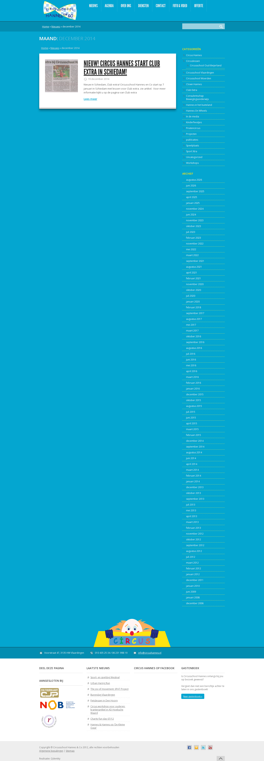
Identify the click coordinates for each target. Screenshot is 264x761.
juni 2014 (191, 458)
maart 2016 (192, 377)
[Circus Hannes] (59, 10)
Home (45, 26)
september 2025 (195, 191)
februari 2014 (193, 475)
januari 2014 (193, 481)
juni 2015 (191, 417)
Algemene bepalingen (51, 750)
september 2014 (195, 446)
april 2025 (191, 197)
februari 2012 (193, 568)
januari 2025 (193, 203)
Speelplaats (192, 145)
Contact (161, 5)
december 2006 (195, 603)
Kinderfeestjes (194, 122)
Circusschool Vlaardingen (200, 72)
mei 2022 (191, 249)
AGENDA (109, 5)
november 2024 (195, 208)
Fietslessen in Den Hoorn (104, 700)
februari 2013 (193, 528)
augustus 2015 (194, 406)
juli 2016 (190, 353)
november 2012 (195, 533)
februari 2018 (193, 307)
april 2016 (191, 371)
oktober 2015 (193, 400)
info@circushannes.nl (149, 652)
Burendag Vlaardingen (102, 694)
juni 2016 (191, 359)
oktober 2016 (193, 336)
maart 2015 (192, 429)
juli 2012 (190, 557)
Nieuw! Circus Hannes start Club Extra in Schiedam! (122, 68)
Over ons (126, 5)
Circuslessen (193, 61)
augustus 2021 (194, 266)
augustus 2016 (194, 348)
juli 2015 (190, 411)
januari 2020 (193, 301)
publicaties (192, 139)
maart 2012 (192, 562)
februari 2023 (193, 237)
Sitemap (70, 750)
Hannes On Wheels (196, 110)
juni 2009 (191, 591)
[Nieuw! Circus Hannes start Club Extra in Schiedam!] (61, 75)
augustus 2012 (194, 551)
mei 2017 (191, 324)
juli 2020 (190, 295)
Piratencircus (193, 128)
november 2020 (195, 284)
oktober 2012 (193, 539)
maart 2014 (192, 469)
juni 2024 (191, 214)
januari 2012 (193, 574)
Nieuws (93, 5)
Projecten (191, 134)
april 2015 (191, 423)
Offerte (198, 5)
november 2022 (195, 243)
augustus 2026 (194, 179)
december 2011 (195, 580)
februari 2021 (193, 278)
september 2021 (195, 261)
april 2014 (191, 464)
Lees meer (90, 99)
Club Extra (191, 90)
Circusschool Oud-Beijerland (205, 65)
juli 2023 (190, 232)
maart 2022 (192, 255)
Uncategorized (194, 157)
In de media (192, 116)
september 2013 (195, 499)
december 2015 (195, 394)
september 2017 (195, 313)
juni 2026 (191, 185)
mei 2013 (191, 510)
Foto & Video (180, 5)
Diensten (143, 5)
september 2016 (195, 342)
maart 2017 (192, 330)
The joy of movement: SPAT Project (109, 689)
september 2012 (195, 545)
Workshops (192, 163)
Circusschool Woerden (198, 78)
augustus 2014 (194, 452)
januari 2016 (193, 388)
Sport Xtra (191, 151)
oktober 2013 (193, 493)
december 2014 (195, 440)
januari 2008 (193, 597)
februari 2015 (193, 435)
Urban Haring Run (100, 683)
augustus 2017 (194, 319)
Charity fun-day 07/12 (102, 718)
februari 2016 (193, 382)
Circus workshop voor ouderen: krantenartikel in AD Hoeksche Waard (107, 710)
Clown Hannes (194, 84)
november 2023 (195, 220)
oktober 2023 (193, 226)
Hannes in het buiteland (199, 105)
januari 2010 (193, 586)
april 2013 (191, 516)
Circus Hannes (194, 55)
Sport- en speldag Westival (105, 677)
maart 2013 (192, 522)
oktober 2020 (193, 290)
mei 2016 (191, 365)
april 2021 (191, 272)
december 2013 (195, 487)
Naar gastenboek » (192, 696)
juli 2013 (190, 504)
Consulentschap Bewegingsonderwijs (197, 97)
